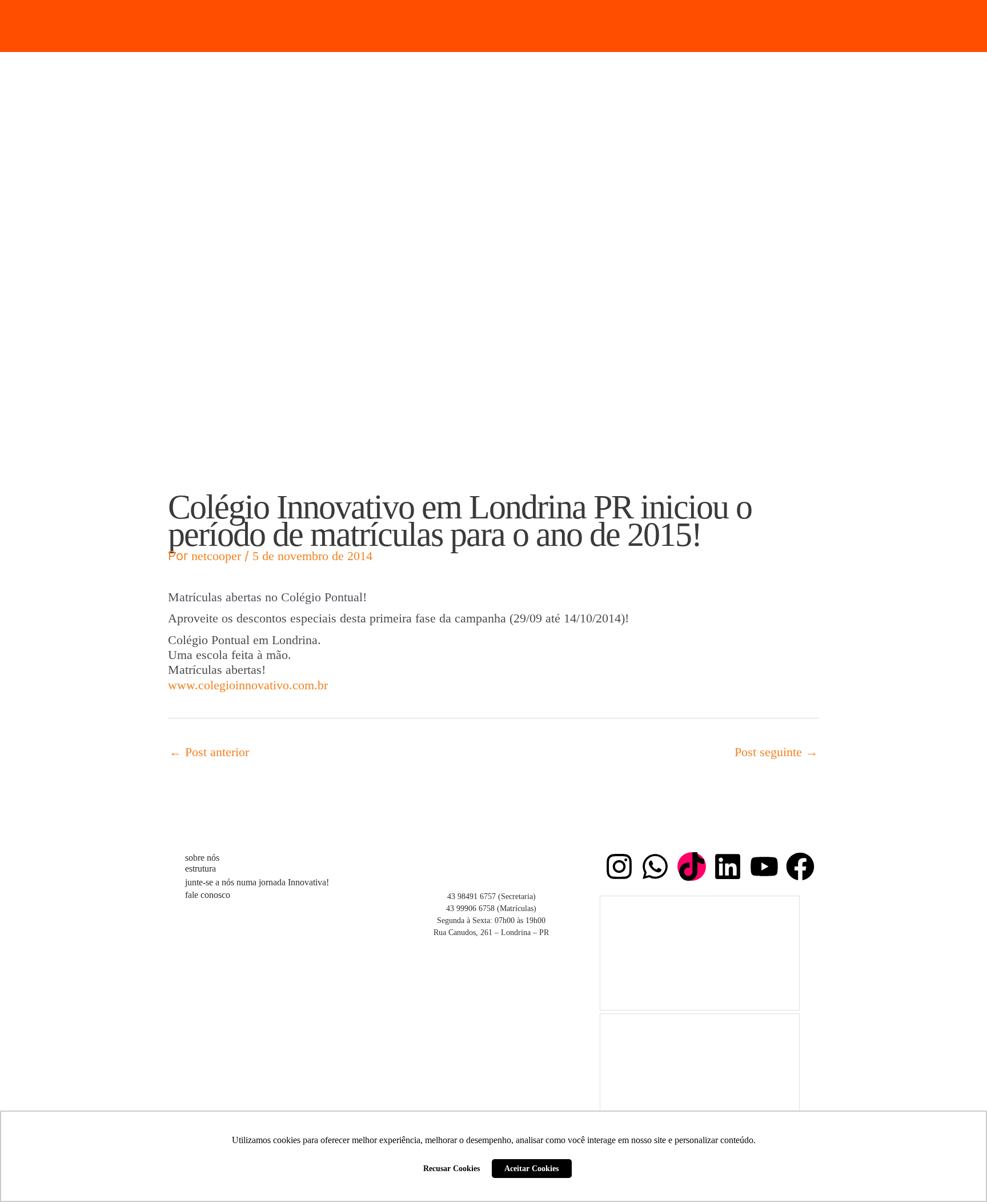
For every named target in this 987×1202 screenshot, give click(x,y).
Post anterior (209, 752)
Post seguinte (776, 752)
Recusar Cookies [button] (451, 1168)
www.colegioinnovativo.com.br (248, 685)
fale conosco (207, 895)
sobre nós (202, 857)
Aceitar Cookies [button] (531, 1168)
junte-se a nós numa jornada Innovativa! (257, 882)
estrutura (200, 868)
